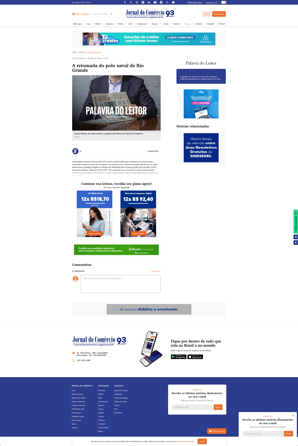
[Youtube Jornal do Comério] (155, 2)
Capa (88, 24)
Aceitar (202, 441)
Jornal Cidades (103, 428)
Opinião (176, 24)
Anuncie (75, 428)
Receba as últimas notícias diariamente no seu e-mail (197, 394)
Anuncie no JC (211, 2)
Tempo (116, 405)
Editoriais (103, 386)
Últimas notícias (77, 394)
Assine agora (219, 14)
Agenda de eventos (121, 390)
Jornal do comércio (82, 386)
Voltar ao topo (218, 431)
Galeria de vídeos (120, 401)
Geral (130, 24)
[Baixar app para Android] (296, 242)
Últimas (98, 24)
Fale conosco (76, 413)
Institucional (76, 420)
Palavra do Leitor (94, 52)
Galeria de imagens (121, 398)
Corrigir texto (156, 271)
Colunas (187, 24)
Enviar (218, 407)
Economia (109, 24)
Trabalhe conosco (78, 416)
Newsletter (118, 413)
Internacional (142, 24)
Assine (74, 424)
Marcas (100, 431)
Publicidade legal (78, 409)
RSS (115, 409)
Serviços (118, 386)
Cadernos (198, 24)
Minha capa (77, 24)
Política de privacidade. (186, 441)
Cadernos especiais (78, 405)
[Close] (293, 415)
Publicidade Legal (194, 2)
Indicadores (118, 394)
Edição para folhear (79, 398)
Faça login (125, 187)
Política (120, 24)
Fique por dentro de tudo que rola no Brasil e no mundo (196, 343)
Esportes (155, 24)
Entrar (206, 14)
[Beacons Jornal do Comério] (161, 2)
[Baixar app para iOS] (296, 237)
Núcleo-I (222, 24)
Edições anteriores (78, 401)
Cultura (165, 24)
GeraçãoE (210, 24)
